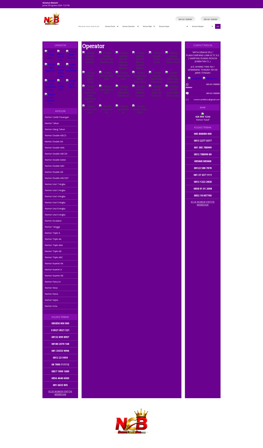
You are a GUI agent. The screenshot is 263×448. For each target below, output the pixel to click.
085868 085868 (202, 161)
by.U (106, 92)
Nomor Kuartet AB (54, 275)
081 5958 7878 (60, 385)
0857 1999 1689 (60, 364)
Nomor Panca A (53, 281)
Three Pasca (173, 61)
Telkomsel (123, 95)
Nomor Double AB (54, 172)
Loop (90, 112)
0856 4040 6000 (60, 371)
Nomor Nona (51, 293)
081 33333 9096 (60, 344)
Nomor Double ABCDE (56, 153)
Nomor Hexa (51, 287)
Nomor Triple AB (53, 251)
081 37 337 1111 (203, 175)
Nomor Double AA (54, 141)
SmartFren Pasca (90, 100)
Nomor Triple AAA (54, 245)
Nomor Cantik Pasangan (57, 117)
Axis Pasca (140, 81)
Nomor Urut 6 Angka (55, 214)
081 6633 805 (60, 378)
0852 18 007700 (203, 195)
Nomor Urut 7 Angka (55, 184)
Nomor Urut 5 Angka (55, 190)
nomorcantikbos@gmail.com (207, 99)
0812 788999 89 (203, 154)
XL (106, 112)
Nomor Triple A (52, 232)
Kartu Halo (173, 95)
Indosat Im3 (106, 61)
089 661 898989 (221, 445)
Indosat (90, 61)
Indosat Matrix (139, 66)
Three (156, 61)
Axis (106, 78)
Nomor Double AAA (54, 147)
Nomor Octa (51, 306)
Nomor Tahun (52, 123)
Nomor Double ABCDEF (57, 178)
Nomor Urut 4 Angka (55, 196)
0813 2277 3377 (203, 140)
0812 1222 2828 (203, 181)
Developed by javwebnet (153, 442)
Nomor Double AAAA (55, 159)
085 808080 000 (203, 133)
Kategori (195, 13)
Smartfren (156, 81)
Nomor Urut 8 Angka (55, 208)
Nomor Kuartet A (53, 269)
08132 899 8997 (60, 330)
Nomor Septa (51, 300)
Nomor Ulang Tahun (55, 129)
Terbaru (205, 13)
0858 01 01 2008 (203, 188)
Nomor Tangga (52, 226)
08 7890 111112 (60, 357)
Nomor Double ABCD (55, 135)
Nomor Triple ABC (54, 257)
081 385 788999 (203, 147)
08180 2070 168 (60, 337)
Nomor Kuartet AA (54, 263)
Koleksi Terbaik (182, 13)
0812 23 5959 (60, 350)
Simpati (139, 95)
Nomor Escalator (53, 220)
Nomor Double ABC (55, 165)
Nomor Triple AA (53, 239)
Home (170, 13)
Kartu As (156, 95)
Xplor (140, 112)
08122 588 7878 (203, 168)
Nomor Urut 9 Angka (55, 202)
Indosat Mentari (123, 66)
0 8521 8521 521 (60, 323)
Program (214, 13)
